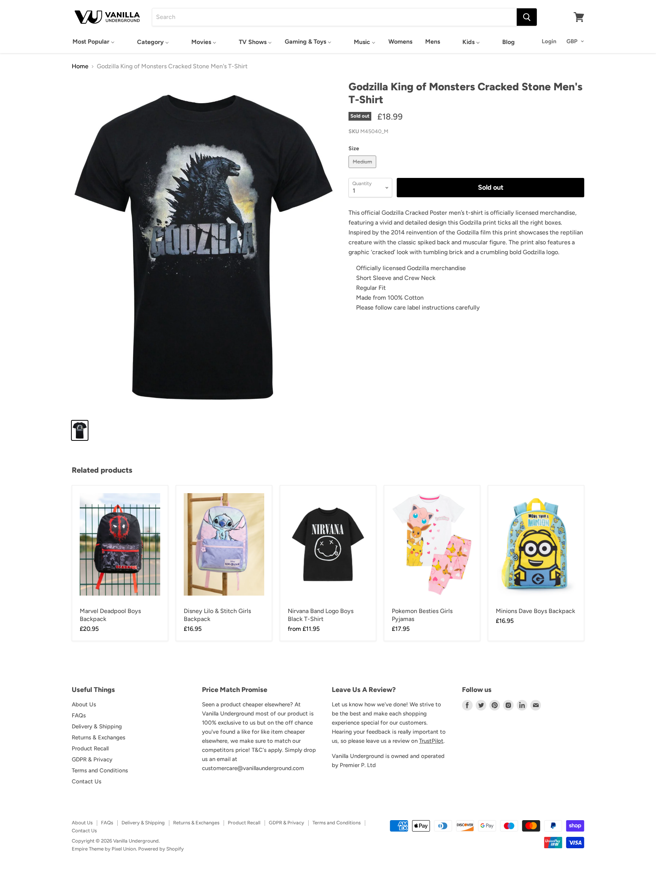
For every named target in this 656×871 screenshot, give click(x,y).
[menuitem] (93, 41)
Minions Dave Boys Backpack (535, 611)
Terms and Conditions (100, 770)
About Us (84, 704)
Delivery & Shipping (97, 726)
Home (80, 66)
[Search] (527, 17)
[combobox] (334, 17)
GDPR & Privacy (92, 759)
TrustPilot (431, 740)
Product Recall (90, 748)
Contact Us (86, 781)
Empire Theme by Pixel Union (104, 849)
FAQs (79, 715)
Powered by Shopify (161, 849)
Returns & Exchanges (98, 737)
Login (549, 41)
